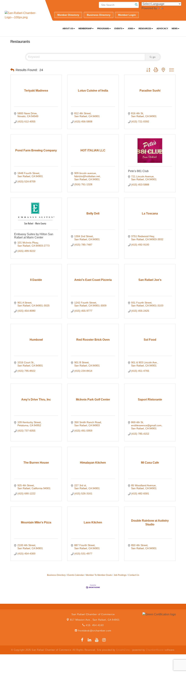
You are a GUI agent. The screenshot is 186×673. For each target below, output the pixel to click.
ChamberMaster (155, 650)
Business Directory (56, 575)
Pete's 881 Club (138, 171)
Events (118, 28)
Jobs (130, 28)
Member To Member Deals (99, 575)
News (174, 28)
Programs (103, 28)
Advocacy (162, 28)
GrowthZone (123, 650)
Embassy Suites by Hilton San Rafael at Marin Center (33, 236)
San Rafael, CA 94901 (95, 619)
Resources (145, 28)
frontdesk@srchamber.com (94, 630)
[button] (12, 70)
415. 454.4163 (94, 625)
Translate (170, 8)
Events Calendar (75, 575)
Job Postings (120, 575)
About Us (67, 28)
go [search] (154, 56)
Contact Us (133, 575)
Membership (85, 28)
